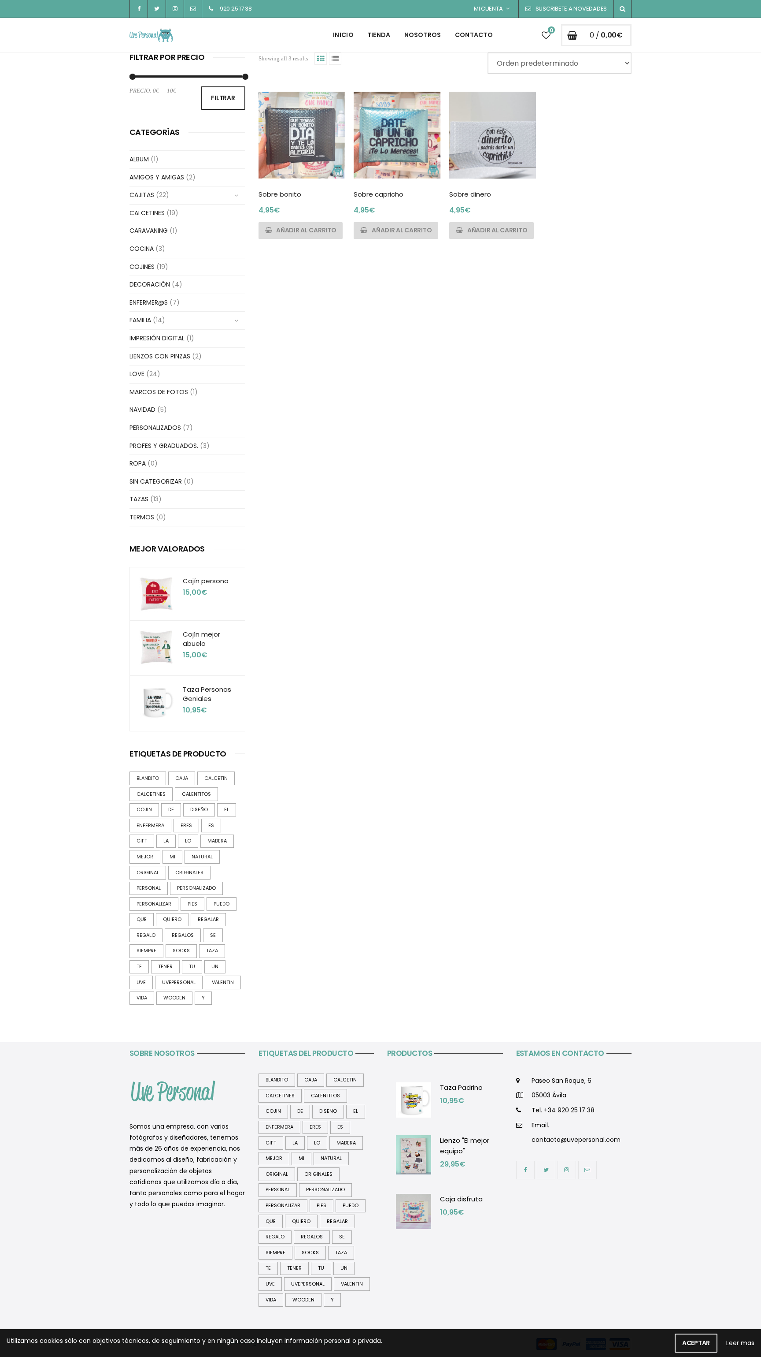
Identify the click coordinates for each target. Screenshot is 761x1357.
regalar (208, 919)
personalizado (196, 887)
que (142, 919)
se (213, 935)
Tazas (138, 499)
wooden (174, 997)
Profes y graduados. (163, 445)
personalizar (154, 903)
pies (192, 903)
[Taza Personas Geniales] (156, 702)
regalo (146, 935)
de (171, 809)
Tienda (379, 34)
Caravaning (148, 230)
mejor (145, 856)
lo (188, 840)
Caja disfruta (461, 1199)
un (214, 966)
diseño (199, 809)
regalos (183, 935)
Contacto (474, 34)
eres (186, 825)
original (148, 872)
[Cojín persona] (156, 593)
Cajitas (141, 194)
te (139, 966)
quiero (172, 919)
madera (217, 840)
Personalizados (155, 427)
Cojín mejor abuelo (201, 639)
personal (149, 887)
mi (172, 856)
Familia (140, 320)
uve (141, 982)
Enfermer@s (148, 302)
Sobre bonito (280, 194)
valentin (223, 982)
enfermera (150, 825)
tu (192, 966)
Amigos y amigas (156, 177)
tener (165, 966)
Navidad (142, 409)
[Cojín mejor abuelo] (156, 647)
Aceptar (696, 1342)
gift (142, 840)
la (166, 840)
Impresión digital (157, 338)
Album (139, 159)
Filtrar (223, 97)
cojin (144, 809)
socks (181, 950)
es (211, 825)
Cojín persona (206, 580)
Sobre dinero (470, 194)
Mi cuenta (488, 8)
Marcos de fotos (158, 392)
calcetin (216, 778)
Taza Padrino (461, 1087)
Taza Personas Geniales (207, 694)
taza (212, 950)
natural (202, 856)
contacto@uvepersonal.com (576, 1139)
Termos (141, 517)
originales (189, 872)
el (226, 809)
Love (136, 373)
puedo (221, 903)
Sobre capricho (378, 194)
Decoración (149, 284)
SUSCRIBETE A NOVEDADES (571, 8)
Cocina (141, 248)
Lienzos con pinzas (159, 356)
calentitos (196, 794)
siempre (146, 950)
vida (142, 997)
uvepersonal (179, 982)
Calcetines (147, 213)
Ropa (137, 463)
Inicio (343, 34)
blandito (148, 778)
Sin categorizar (155, 481)
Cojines (142, 266)
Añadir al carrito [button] (306, 230)
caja (181, 778)
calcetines (151, 794)
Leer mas (740, 1342)
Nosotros (422, 34)
